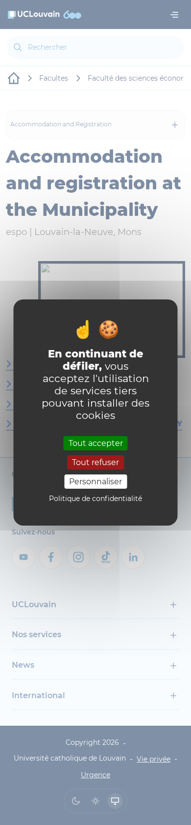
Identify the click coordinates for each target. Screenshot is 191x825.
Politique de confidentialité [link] (95, 498)
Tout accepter (96, 442)
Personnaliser (95, 481)
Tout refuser (95, 462)
